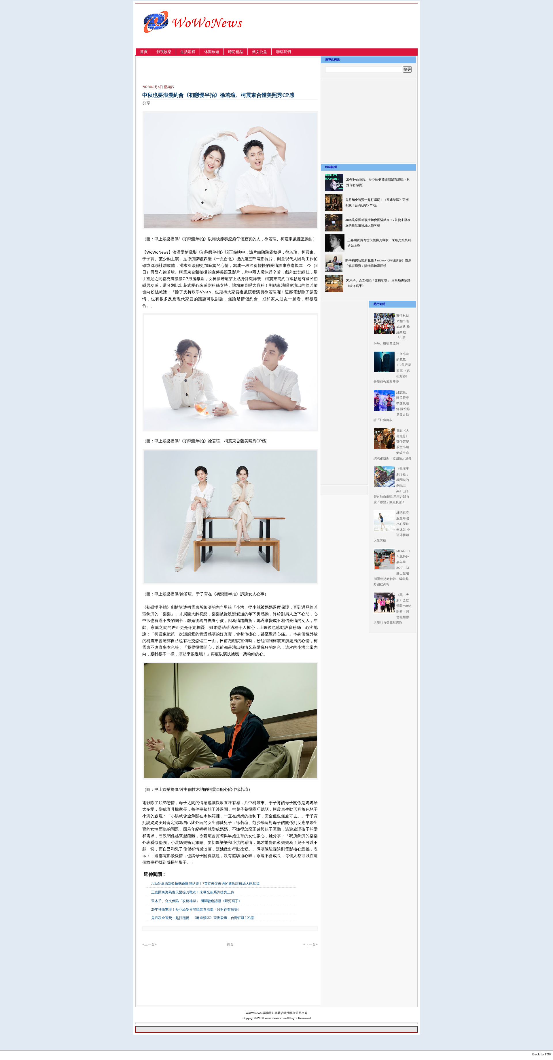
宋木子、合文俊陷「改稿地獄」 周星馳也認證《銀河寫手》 (196, 901)
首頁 (143, 52)
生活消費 (187, 52)
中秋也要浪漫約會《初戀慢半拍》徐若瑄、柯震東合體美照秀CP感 (218, 95)
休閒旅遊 (211, 52)
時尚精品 (235, 52)
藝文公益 (259, 52)
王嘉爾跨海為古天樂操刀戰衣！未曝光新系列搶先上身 (192, 892)
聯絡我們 (283, 52)
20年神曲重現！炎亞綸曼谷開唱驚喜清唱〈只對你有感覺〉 (196, 910)
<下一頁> (310, 944)
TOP (548, 1054)
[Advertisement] (356, 33)
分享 (146, 103)
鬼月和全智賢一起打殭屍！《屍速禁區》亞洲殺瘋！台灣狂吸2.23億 (202, 918)
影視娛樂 (163, 52)
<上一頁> (149, 944)
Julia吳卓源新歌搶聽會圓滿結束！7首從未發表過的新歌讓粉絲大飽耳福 (205, 884)
